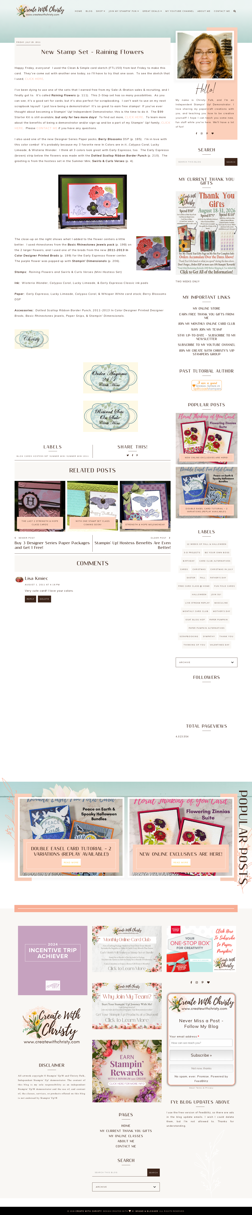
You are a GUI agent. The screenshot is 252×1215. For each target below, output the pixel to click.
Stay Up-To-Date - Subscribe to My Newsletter (206, 337)
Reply (30, 599)
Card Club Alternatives (214, 561)
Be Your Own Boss (217, 552)
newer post (26, 538)
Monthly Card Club (195, 611)
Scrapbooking (189, 636)
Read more (71, 862)
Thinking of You (194, 645)
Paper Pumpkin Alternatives (207, 628)
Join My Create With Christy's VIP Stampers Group (206, 352)
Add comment (159, 621)
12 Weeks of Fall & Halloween (206, 544)
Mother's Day (221, 611)
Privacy (209, 1088)
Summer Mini (57, 456)
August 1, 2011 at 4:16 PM (42, 584)
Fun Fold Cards (224, 586)
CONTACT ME (47, 128)
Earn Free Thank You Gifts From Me (206, 316)
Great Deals (151, 11)
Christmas (199, 569)
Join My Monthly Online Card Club (206, 324)
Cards (28, 456)
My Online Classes (126, 1136)
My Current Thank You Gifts (126, 1131)
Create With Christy (88, 1211)
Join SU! (216, 594)
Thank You (226, 636)
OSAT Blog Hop (195, 620)
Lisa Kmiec (36, 578)
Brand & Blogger (147, 1211)
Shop (100, 11)
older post (159, 538)
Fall (203, 578)
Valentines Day (220, 645)
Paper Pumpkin (218, 620)
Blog (89, 11)
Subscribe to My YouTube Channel (206, 345)
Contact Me (222, 11)
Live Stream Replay (197, 603)
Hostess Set (41, 456)
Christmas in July (221, 569)
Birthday (189, 561)
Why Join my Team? (206, 329)
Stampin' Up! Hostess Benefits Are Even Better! (132, 545)
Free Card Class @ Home (194, 586)
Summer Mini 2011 (78, 456)
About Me (204, 11)
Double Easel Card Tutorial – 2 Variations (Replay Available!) (206, 510)
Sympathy (209, 636)
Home (78, 11)
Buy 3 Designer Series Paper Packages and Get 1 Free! (52, 545)
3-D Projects (192, 552)
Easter (191, 578)
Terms (199, 1088)
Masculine (221, 603)
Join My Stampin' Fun (123, 11)
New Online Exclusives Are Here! (206, 457)
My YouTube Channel (179, 11)
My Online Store (206, 308)
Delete (44, 599)
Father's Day (218, 578)
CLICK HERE (34, 78)
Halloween (199, 594)
